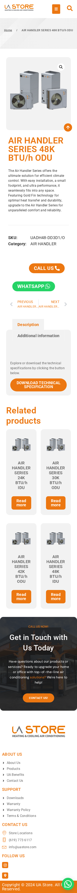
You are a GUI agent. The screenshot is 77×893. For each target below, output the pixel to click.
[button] (61, 67)
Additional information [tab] (38, 335)
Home (8, 30)
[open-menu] (56, 9)
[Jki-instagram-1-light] (5, 865)
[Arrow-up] (68, 127)
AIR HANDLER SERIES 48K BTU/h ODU (47, 30)
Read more (21, 502)
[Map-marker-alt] (5, 875)
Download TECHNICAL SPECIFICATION (38, 385)
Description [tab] (28, 324)
